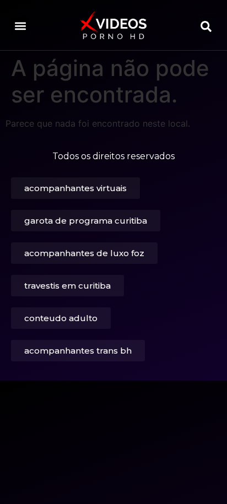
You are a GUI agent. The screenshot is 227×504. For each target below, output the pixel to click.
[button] (20, 26)
